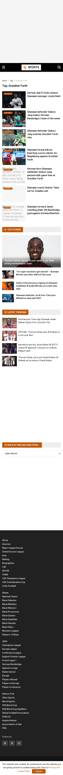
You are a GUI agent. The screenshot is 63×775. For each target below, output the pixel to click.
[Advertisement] (31, 31)
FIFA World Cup (9, 705)
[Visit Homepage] (31, 67)
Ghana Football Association (15, 713)
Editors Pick (8, 694)
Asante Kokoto (9, 720)
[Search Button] (59, 67)
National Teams (10, 596)
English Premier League (13, 656)
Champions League (11, 645)
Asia (4, 555)
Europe (7, 207)
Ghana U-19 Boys (10, 634)
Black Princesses (10, 612)
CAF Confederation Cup (13, 582)
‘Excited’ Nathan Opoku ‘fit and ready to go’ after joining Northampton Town (29, 262)
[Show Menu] (3, 67)
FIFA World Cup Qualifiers (14, 709)
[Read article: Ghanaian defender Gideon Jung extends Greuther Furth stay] (14, 137)
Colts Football (9, 586)
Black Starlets (9, 623)
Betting (5, 559)
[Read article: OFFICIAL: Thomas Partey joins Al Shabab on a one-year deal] (9, 336)
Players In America (11, 687)
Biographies (8, 563)
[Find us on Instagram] (19, 743)
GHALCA (6, 717)
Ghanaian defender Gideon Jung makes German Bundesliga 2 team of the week (43, 115)
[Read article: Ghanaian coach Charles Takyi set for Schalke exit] (14, 194)
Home (4, 81)
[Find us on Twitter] (12, 743)
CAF (4, 567)
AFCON (5, 571)
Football (8, 93)
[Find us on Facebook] (5, 743)
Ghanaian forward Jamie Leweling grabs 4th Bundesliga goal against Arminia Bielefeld (43, 210)
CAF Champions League (13, 578)
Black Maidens (9, 604)
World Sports (8, 701)
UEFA (4, 641)
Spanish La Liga (9, 668)
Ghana (5, 593)
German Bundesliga (11, 664)
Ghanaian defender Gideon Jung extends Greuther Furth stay (42, 134)
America (6, 544)
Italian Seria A (9, 672)
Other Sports (8, 697)
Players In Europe (10, 683)
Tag (11, 81)
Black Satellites (9, 619)
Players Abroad (9, 679)
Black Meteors (9, 608)
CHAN (5, 574)
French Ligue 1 (9, 660)
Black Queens (8, 615)
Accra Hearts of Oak (12, 724)
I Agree (39, 771)
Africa (5, 540)
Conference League (11, 653)
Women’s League (10, 631)
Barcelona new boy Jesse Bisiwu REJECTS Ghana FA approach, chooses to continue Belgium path (38, 347)
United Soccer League (13, 552)
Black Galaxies (9, 600)
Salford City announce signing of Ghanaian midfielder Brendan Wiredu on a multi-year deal (36, 286)
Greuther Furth (21, 81)
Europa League (9, 649)
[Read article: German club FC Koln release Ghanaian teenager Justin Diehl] (14, 99)
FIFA (4, 728)
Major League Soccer (12, 548)
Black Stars (7, 627)
